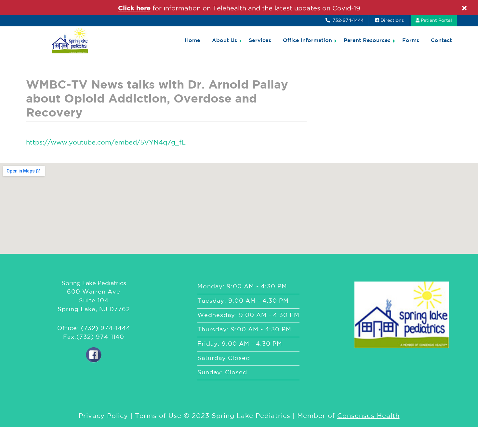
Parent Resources (367, 40)
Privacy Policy (103, 416)
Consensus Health (368, 416)
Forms (410, 40)
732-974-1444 (347, 20)
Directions (392, 20)
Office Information (307, 40)
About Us (224, 40)
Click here (134, 8)
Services (260, 40)
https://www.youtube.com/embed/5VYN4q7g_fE (106, 142)
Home (192, 40)
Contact (441, 40)
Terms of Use (158, 416)
